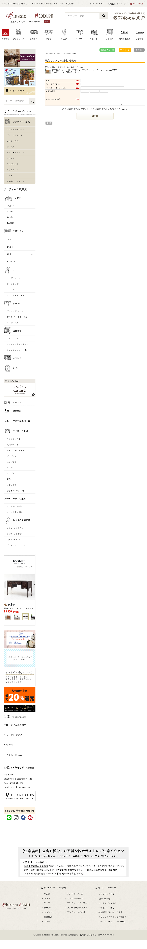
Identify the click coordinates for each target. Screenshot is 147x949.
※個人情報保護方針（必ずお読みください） (109, 109)
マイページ (124, 50)
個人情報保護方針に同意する (76, 109)
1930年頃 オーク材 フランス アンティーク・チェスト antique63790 (84, 70)
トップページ (50, 53)
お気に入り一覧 (107, 50)
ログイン (139, 50)
